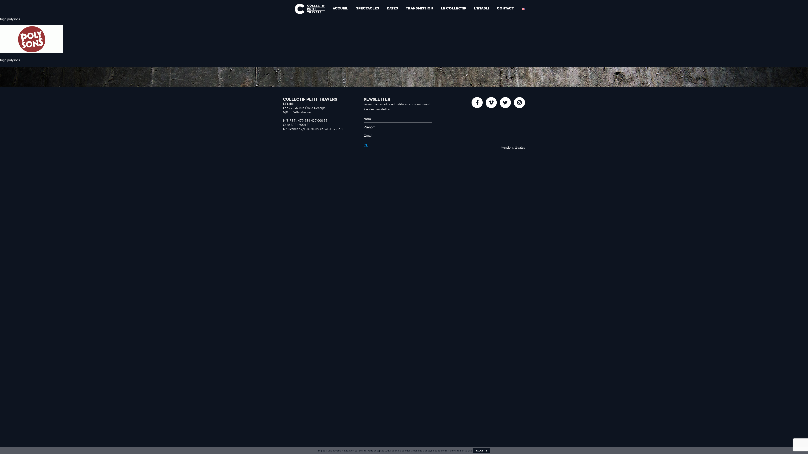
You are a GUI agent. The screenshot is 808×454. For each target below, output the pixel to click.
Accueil (340, 8)
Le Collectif (453, 8)
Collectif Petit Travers (310, 9)
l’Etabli (481, 8)
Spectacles (367, 8)
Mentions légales (513, 147)
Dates (392, 8)
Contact (505, 8)
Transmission (419, 8)
